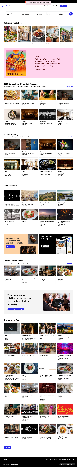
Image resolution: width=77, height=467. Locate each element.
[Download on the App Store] (48, 246)
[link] (12, 98)
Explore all (69, 86)
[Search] (71, 14)
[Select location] (34, 14)
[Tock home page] (4, 6)
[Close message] (50, 3)
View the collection (40, 69)
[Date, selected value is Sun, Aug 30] (45, 14)
